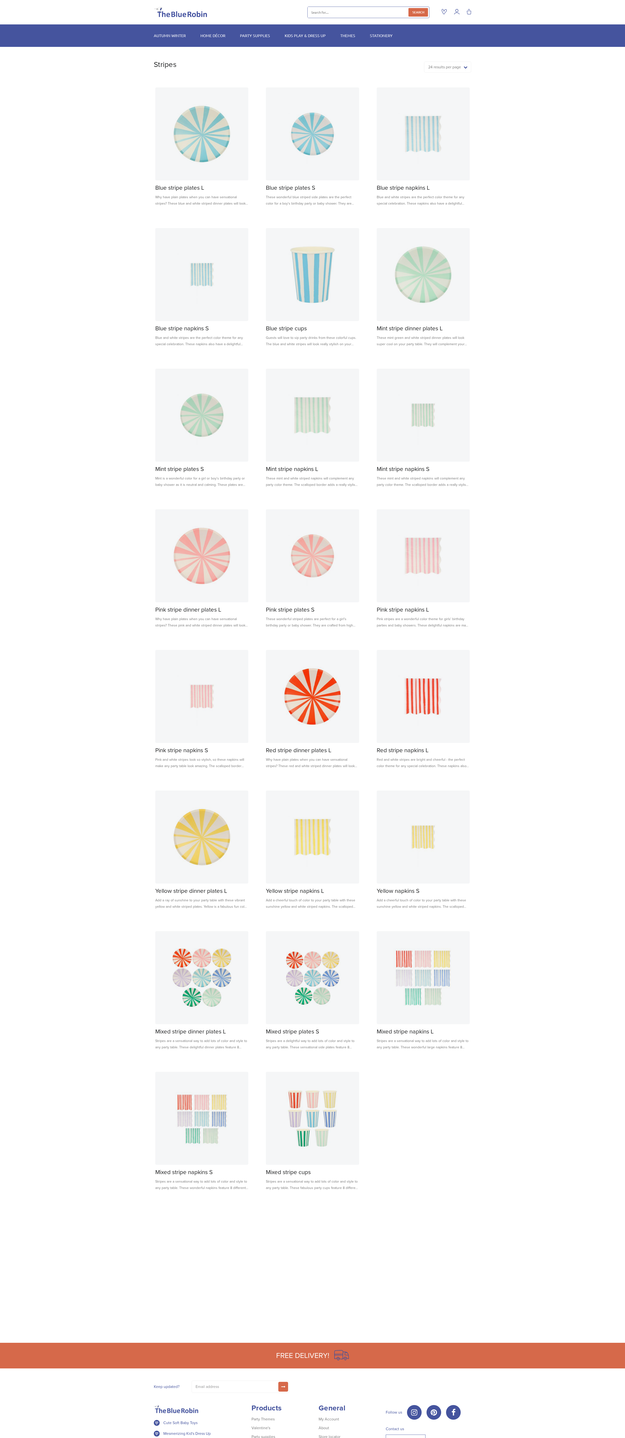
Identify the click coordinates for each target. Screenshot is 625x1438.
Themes (347, 35)
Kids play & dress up (305, 35)
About (324, 1428)
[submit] (283, 1387)
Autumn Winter (170, 35)
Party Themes (263, 1419)
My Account (329, 1419)
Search (418, 12)
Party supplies (255, 35)
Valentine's (260, 1428)
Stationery (381, 35)
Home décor (212, 35)
